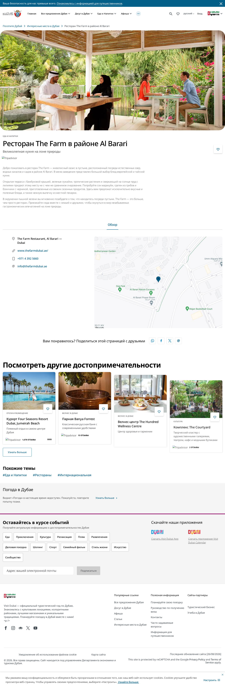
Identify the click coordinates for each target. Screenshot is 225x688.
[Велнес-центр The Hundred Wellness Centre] (140, 391)
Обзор (112, 225)
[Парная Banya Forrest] (84, 391)
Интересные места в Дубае (43, 26)
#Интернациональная (74, 475)
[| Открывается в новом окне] (13, 628)
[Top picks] (178, 13)
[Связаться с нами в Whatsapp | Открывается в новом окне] (152, 340)
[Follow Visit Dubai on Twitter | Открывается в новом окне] (28, 628)
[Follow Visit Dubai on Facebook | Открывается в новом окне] (6, 628)
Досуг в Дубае (82, 13)
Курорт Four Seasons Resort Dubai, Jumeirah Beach (27, 421)
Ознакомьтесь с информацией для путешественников (89, 3)
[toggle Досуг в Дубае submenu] (91, 13)
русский (188, 13)
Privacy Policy (197, 659)
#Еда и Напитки (15, 475)
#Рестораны (42, 475)
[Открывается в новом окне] (161, 340)
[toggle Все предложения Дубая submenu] (69, 13)
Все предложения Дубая (54, 13)
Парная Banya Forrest (78, 419)
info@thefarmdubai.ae (32, 266)
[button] (212, 680)
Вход (199, 13)
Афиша (125, 13)
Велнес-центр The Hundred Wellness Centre (138, 421)
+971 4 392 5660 (27, 258)
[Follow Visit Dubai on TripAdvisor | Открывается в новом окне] (20, 628)
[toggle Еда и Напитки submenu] (115, 13)
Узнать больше (17, 452)
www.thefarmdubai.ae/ (32, 250)
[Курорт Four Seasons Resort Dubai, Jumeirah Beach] (29, 391)
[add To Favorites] (218, 149)
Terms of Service (213, 661)
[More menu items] (138, 13)
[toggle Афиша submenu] (131, 13)
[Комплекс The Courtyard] (196, 391)
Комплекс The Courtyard (192, 419)
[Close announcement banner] (221, 3)
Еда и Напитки (105, 13)
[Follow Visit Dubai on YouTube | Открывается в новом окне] (35, 628)
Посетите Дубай (12, 26)
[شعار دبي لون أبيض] (10, 596)
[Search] (171, 13)
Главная (32, 13)
